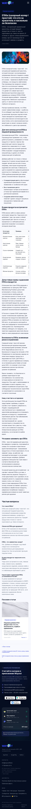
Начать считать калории (15, 801)
